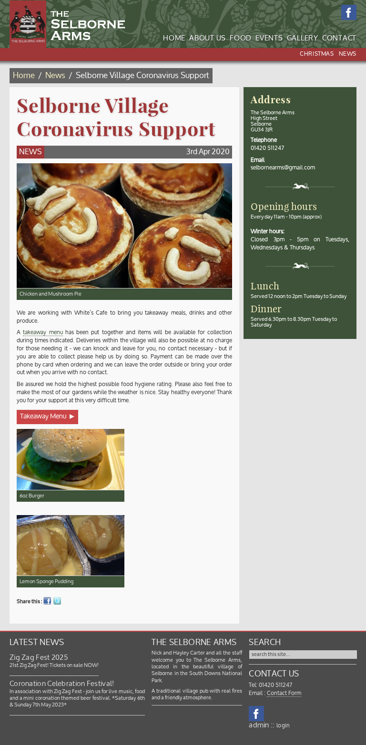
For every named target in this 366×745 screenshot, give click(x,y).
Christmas (317, 54)
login (283, 726)
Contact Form (284, 693)
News (347, 54)
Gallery (302, 38)
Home (174, 38)
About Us (207, 38)
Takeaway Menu (43, 416)
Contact (339, 38)
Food (241, 38)
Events (269, 38)
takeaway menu (42, 332)
